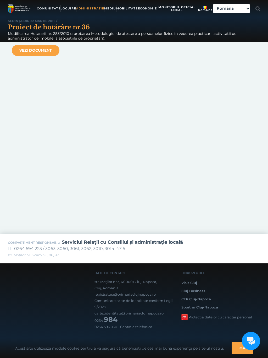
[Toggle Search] (257, 8)
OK (242, 348)
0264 (106, 320)
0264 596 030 (105, 327)
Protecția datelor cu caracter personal (220, 317)
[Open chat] (251, 341)
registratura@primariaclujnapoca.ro (125, 294)
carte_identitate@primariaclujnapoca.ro (129, 313)
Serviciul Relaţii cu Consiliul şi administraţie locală (122, 242)
